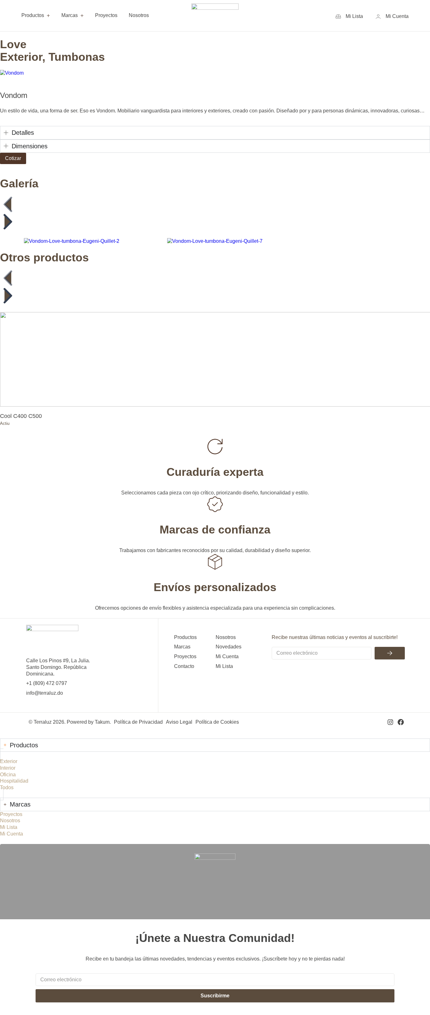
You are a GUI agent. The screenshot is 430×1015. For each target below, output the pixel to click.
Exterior (21, 56)
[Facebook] (401, 722)
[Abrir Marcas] (82, 15)
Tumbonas (76, 56)
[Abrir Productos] (48, 15)
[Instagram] (390, 722)
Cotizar (13, 158)
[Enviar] (390, 653)
